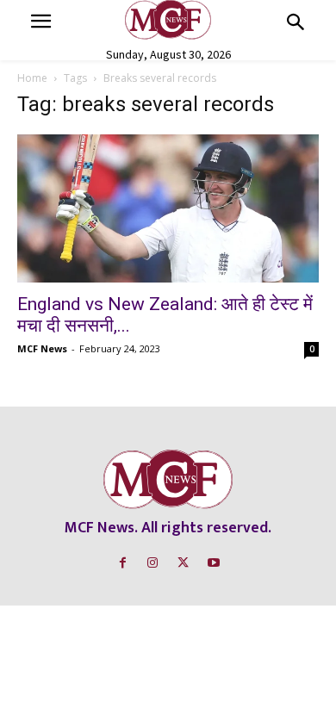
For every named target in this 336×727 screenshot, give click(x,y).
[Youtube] (213, 563)
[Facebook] (123, 563)
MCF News (42, 348)
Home (32, 78)
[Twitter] (183, 563)
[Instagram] (153, 563)
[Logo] (168, 20)
